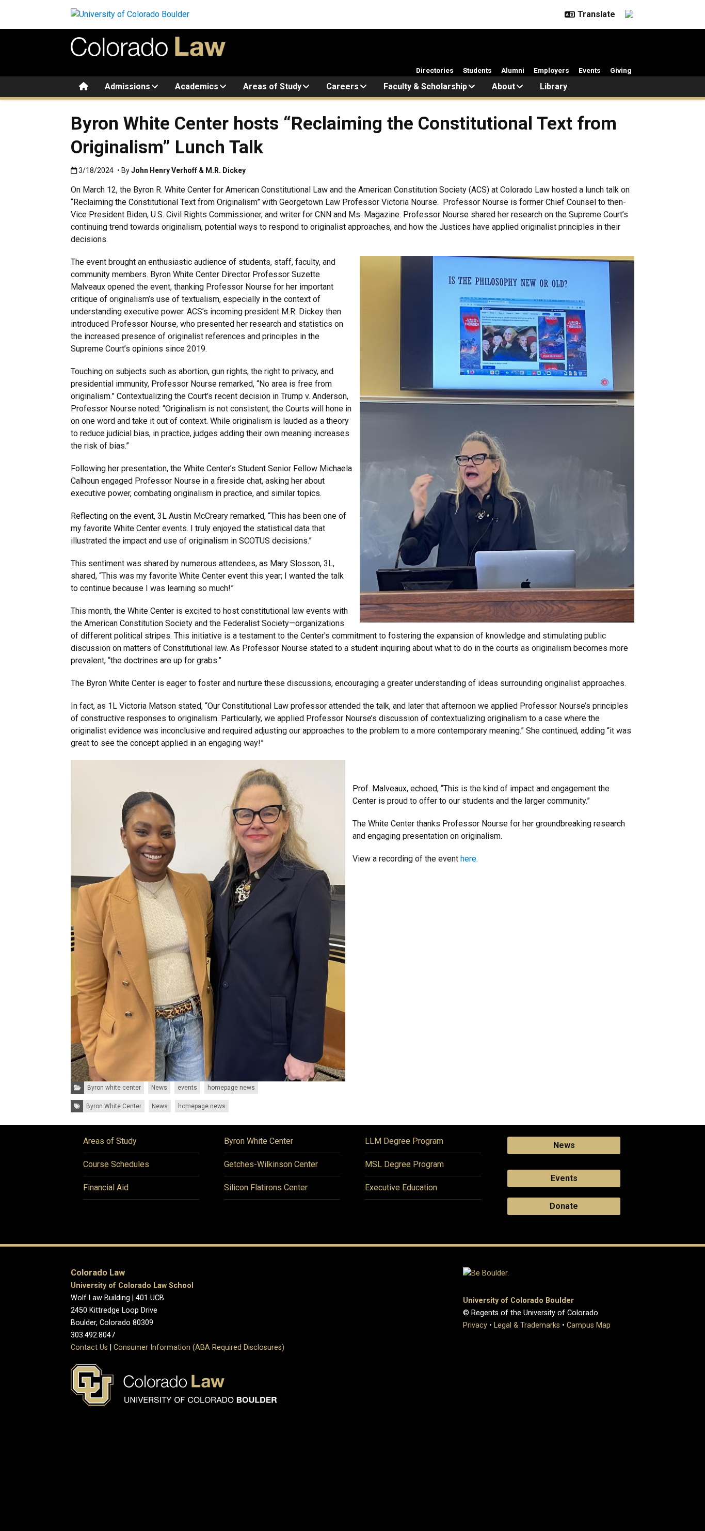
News (159, 1087)
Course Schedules (116, 1164)
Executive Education (401, 1187)
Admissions (127, 86)
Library (553, 86)
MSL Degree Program (404, 1164)
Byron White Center (113, 1106)
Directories (435, 70)
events (187, 1087)
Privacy (475, 1325)
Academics (196, 86)
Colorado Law (98, 1273)
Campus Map (589, 1325)
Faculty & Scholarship (425, 86)
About (503, 86)
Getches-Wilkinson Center (271, 1164)
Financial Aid (106, 1187)
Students (477, 70)
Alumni (512, 70)
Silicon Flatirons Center (266, 1187)
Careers (342, 86)
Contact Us (89, 1347)
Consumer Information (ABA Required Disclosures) (199, 1347)
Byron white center (114, 1087)
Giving (621, 70)
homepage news (231, 1087)
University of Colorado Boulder (518, 1300)
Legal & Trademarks (527, 1325)
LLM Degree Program (404, 1141)
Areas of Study (272, 86)
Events (590, 70)
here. (469, 859)
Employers (551, 70)
